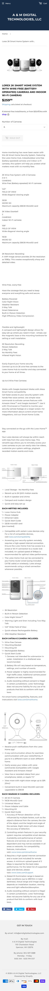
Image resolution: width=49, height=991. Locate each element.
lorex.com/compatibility (19, 537)
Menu (8, 3)
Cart (45, 3)
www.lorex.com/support (22, 872)
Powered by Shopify (23, 976)
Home (5, 34)
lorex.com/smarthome (27, 699)
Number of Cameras (12, 122)
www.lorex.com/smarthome (24, 852)
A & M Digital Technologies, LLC (24, 17)
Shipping (6, 104)
